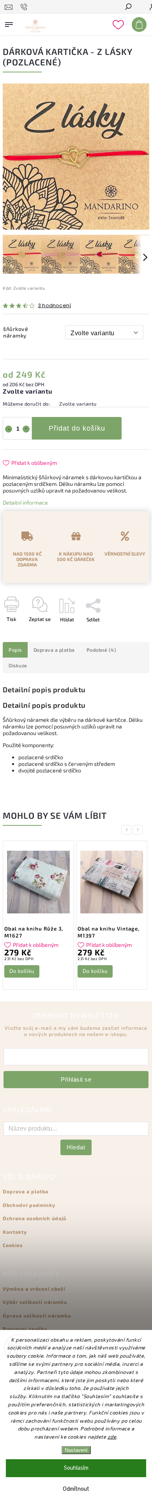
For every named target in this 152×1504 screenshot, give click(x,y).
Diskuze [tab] (18, 665)
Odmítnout (76, 1489)
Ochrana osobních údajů (34, 1218)
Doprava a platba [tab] (54, 650)
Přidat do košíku (77, 428)
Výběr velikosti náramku (35, 1302)
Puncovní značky (25, 1329)
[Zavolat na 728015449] (25, 7)
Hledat (76, 1147)
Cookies (13, 1245)
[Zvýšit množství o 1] (26, 429)
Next (139, 830)
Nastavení (76, 1450)
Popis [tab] (15, 650)
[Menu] (9, 23)
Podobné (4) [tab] (102, 650)
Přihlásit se (76, 1079)
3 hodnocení (54, 305)
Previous (127, 830)
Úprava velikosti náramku (37, 1315)
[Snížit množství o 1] (8, 429)
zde (112, 1437)
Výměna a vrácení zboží (34, 1289)
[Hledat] (128, 7)
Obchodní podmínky (29, 1205)
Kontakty (15, 1232)
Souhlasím (76, 1468)
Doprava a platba (25, 1191)
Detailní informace (25, 502)
